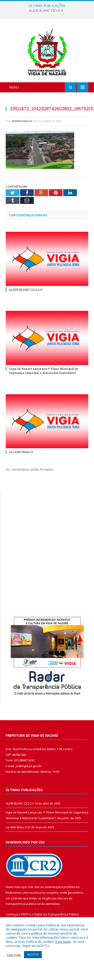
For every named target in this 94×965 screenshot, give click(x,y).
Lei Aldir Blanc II (21, 452)
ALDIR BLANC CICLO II (25, 290)
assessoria (37, 892)
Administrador (22, 121)
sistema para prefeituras (61, 887)
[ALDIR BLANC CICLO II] (47, 259)
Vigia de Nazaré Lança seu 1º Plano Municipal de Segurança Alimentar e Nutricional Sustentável (48, 10)
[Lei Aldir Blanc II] (47, 421)
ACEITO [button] (33, 954)
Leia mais (63, 941)
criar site (33, 887)
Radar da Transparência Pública (56, 914)
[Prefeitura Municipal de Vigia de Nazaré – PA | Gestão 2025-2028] (47, 51)
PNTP (25, 914)
